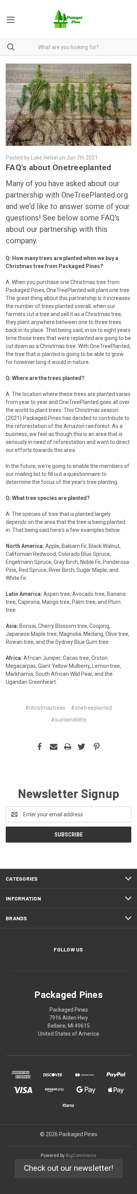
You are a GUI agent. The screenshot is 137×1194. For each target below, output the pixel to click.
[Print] (68, 746)
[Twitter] (81, 746)
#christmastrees (45, 708)
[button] (68, 1168)
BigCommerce (81, 1155)
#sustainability (68, 720)
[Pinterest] (96, 746)
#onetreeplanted (91, 708)
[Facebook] (39, 746)
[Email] (53, 746)
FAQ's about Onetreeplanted (59, 167)
